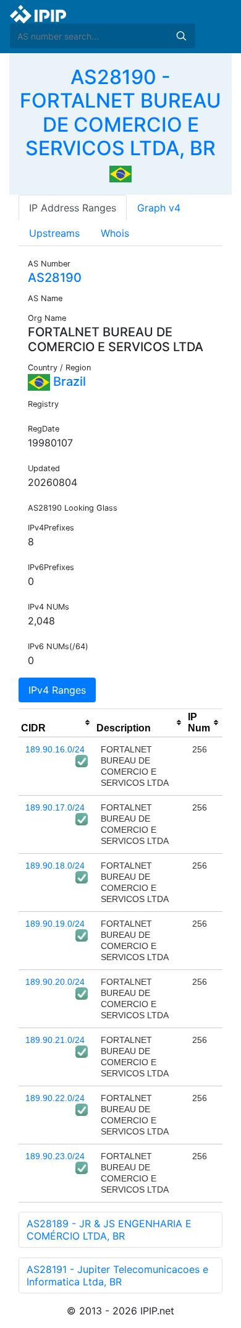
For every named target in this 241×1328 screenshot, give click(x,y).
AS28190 (55, 277)
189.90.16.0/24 (55, 749)
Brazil (68, 381)
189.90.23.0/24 (55, 1156)
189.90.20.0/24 (55, 982)
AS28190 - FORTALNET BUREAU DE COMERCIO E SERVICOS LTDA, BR (120, 112)
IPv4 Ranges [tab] (57, 690)
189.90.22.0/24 (55, 1098)
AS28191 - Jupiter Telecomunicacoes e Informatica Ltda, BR (117, 1275)
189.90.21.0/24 (55, 1040)
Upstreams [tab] (54, 233)
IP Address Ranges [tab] (72, 208)
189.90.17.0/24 (55, 807)
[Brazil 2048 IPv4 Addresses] (120, 173)
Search (181, 36)
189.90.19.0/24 (55, 924)
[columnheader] (56, 723)
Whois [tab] (115, 233)
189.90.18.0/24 (55, 865)
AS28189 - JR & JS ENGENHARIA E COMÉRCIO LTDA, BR (109, 1229)
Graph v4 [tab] (158, 208)
